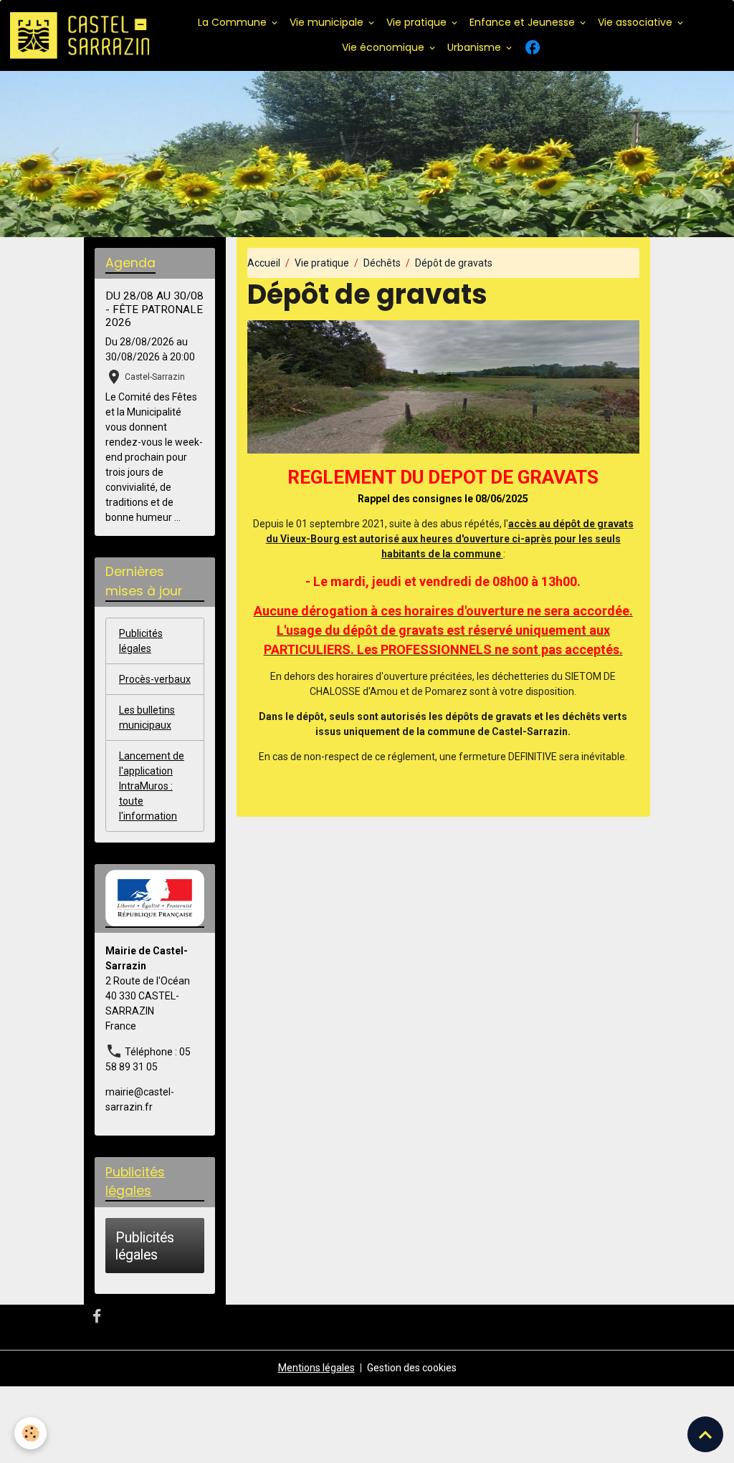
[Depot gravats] (443, 386)
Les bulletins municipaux (147, 717)
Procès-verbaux (155, 679)
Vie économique (384, 47)
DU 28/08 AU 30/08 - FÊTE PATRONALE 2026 (154, 309)
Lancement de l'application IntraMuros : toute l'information (151, 786)
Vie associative (636, 22)
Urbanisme (475, 47)
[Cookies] (30, 1433)
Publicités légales (141, 641)
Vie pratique (417, 22)
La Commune (234, 22)
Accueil (263, 263)
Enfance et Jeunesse (524, 22)
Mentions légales (316, 1367)
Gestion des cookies (412, 1367)
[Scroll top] (705, 1434)
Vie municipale (328, 22)
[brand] (79, 35)
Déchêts (382, 263)
